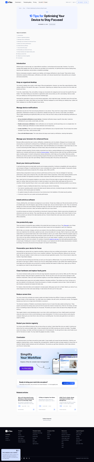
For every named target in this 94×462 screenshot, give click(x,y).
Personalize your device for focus (25, 49)
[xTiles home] (8, 2)
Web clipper (20, 438)
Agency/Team (35, 443)
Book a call (68, 2)
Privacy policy (79, 432)
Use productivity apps (22, 47)
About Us (7, 436)
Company (7, 434)
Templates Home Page (37, 432)
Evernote (49, 434)
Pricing (34, 2)
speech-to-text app (54, 239)
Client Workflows (65, 440)
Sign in (74, 2)
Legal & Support (80, 431)
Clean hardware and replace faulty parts (26, 51)
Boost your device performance (24, 43)
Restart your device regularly (24, 55)
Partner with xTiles (66, 436)
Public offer (78, 434)
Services (78, 441)
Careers (7, 438)
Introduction (20, 35)
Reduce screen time (22, 53)
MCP (63, 447)
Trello (48, 436)
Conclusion (20, 57)
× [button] (18, 450)
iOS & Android (21, 436)
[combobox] (17, 450)
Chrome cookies (45, 152)
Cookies (77, 436)
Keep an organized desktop (23, 37)
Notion (48, 432)
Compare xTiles (51, 431)
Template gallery (28, 2)
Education (35, 441)
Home (20, 8)
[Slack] (29, 458)
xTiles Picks (35, 434)
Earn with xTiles (79, 443)
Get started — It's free (82, 2)
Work (34, 440)
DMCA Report (79, 440)
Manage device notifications (24, 39)
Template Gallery (37, 431)
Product (20, 431)
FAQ (62, 441)
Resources (64, 431)
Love (63, 445)
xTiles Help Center (65, 438)
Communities (64, 432)
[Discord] (26, 458)
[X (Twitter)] (21, 458)
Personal (34, 438)
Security (78, 438)
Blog (24, 8)
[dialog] (10, 455)
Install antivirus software (23, 45)
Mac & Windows (21, 440)
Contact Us (7, 440)
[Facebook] (24, 458)
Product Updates (21, 441)
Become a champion (66, 434)
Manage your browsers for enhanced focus (27, 41)
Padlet (48, 438)
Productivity (35, 436)
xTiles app (65, 225)
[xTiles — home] (10, 431)
